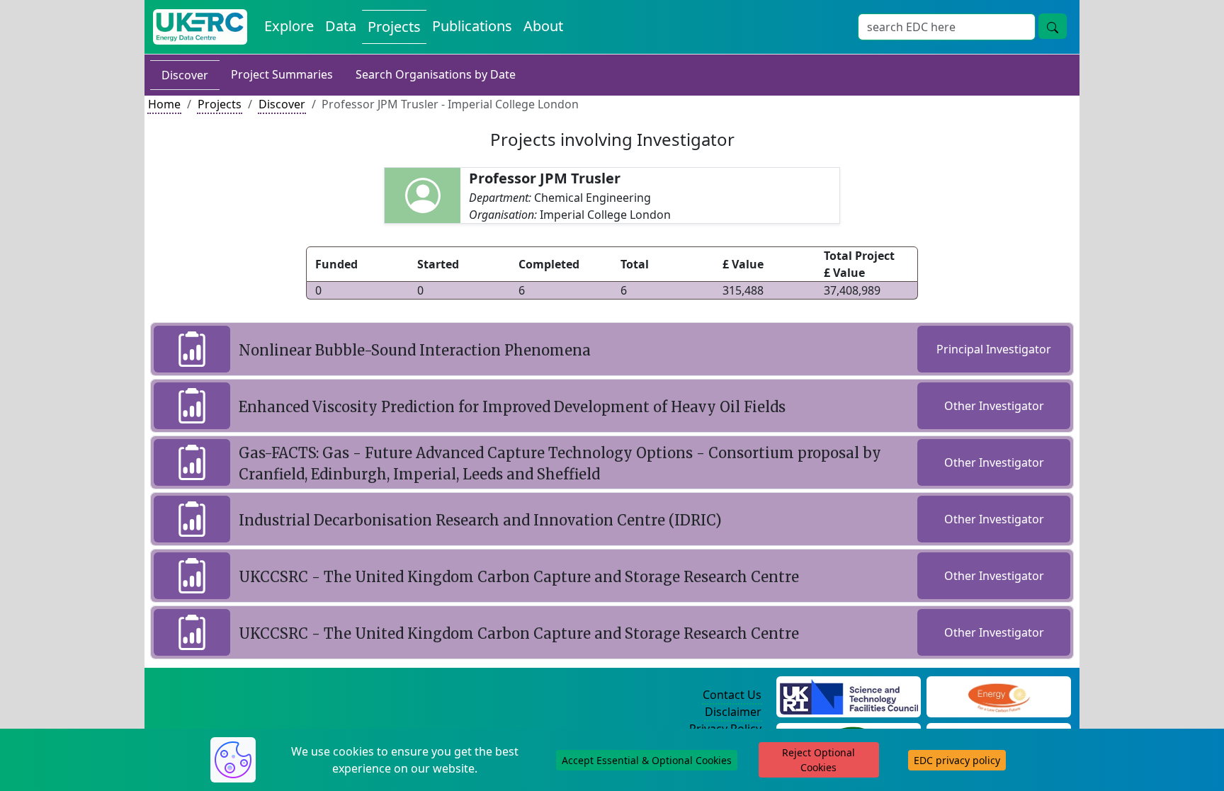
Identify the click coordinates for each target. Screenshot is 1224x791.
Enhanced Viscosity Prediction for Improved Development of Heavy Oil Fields (512, 407)
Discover (185, 75)
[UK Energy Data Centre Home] (200, 27)
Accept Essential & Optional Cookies (647, 760)
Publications (472, 25)
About (543, 25)
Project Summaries (282, 74)
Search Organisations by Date (436, 74)
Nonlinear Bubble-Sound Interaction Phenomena (415, 350)
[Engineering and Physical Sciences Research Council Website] (998, 695)
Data (340, 25)
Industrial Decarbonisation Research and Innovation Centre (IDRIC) (480, 520)
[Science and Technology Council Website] (849, 695)
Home (164, 104)
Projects (394, 26)
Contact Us (732, 694)
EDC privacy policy (957, 760)
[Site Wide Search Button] (1052, 26)
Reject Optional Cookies (818, 760)
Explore (289, 25)
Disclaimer (733, 711)
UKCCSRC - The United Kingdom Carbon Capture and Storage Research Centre (519, 577)
